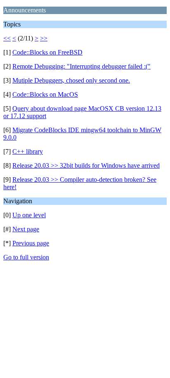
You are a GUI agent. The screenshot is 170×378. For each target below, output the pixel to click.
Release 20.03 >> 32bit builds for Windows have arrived (86, 165)
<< (7, 38)
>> (43, 38)
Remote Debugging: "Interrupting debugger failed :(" (81, 66)
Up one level (29, 215)
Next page (25, 229)
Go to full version (26, 257)
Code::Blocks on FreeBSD (47, 52)
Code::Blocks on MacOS (45, 94)
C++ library (27, 151)
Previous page (30, 243)
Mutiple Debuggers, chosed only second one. (71, 80)
